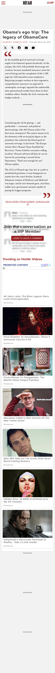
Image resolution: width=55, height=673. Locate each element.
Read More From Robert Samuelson (28, 201)
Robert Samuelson (16, 42)
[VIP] (50, 3)
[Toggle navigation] (3, 3)
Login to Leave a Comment (27, 238)
